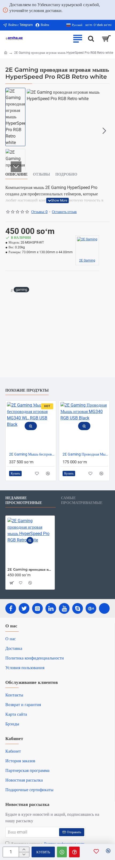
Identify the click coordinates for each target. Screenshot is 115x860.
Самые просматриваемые (81, 500)
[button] (32, 130)
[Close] (111, 10)
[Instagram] (37, 608)
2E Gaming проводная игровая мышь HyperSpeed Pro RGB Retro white (30, 569)
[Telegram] (104, 608)
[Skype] (77, 608)
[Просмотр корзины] (106, 39)
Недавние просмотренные (23, 500)
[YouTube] (64, 608)
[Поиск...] (91, 39)
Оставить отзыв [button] (64, 212)
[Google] (91, 608)
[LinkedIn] (50, 608)
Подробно (66, 174)
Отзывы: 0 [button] (39, 212)
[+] (24, 849)
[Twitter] (24, 608)
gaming (21, 289)
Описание (16, 174)
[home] (5, 52)
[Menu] (77, 39)
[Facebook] (10, 608)
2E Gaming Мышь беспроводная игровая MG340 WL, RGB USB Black (32, 454)
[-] (24, 854)
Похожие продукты (27, 390)
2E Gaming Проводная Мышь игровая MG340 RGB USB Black (85, 454)
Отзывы (41, 174)
